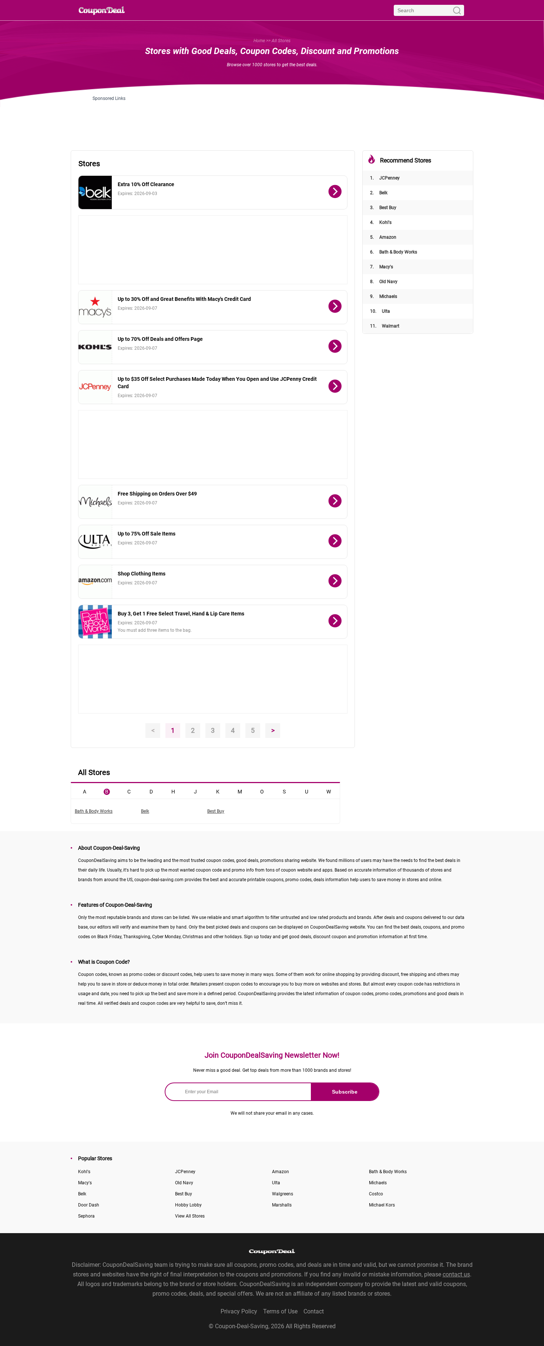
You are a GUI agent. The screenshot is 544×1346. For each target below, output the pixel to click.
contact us (456, 1274)
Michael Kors (382, 1205)
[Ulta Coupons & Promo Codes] (95, 541)
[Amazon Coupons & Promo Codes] (95, 581)
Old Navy (383, 281)
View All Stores (190, 1216)
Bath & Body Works (393, 252)
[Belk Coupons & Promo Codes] (95, 192)
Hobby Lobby (188, 1205)
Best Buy (383, 207)
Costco (376, 1193)
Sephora (86, 1216)
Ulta (380, 311)
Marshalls (282, 1205)
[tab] (84, 791)
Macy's (381, 266)
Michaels (383, 296)
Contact (313, 1311)
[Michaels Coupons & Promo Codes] (95, 501)
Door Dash (88, 1205)
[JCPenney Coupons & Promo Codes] (95, 387)
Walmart (384, 326)
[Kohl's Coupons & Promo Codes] (95, 347)
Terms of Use (280, 1311)
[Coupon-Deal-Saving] (101, 10)
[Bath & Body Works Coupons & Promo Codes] (95, 621)
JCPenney (385, 178)
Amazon (383, 237)
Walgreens (282, 1193)
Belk (378, 192)
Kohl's (381, 222)
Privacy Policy (239, 1311)
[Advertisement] (272, 117)
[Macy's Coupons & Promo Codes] (95, 307)
